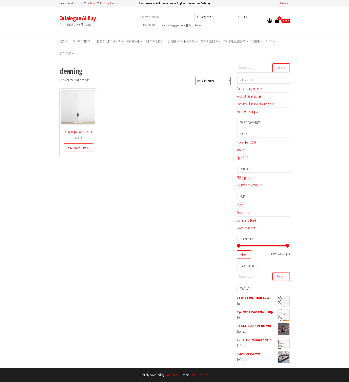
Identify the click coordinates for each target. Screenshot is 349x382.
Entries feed (244, 212)
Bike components (109, 41)
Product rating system (249, 96)
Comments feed (246, 220)
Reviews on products (249, 185)
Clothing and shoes (181, 41)
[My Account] (269, 20)
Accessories (209, 41)
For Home (91, 3)
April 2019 (242, 157)
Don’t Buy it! (105, 3)
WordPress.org (246, 228)
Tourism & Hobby (234, 41)
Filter (244, 254)
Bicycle (80, 3)
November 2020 (246, 142)
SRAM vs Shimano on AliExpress (255, 103)
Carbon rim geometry (249, 88)
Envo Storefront (200, 374)
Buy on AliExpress (78, 147)
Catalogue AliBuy (77, 18)
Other (256, 41)
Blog (269, 41)
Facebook (285, 3)
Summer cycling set (248, 111)
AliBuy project (245, 177)
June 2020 (242, 150)
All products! (82, 41)
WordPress (172, 374)
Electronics (154, 41)
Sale (117, 3)
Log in (240, 204)
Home (63, 41)
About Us (65, 53)
